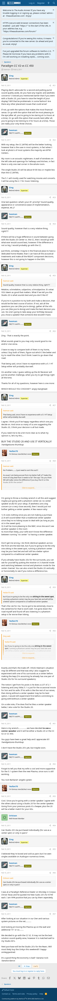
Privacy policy (32, 994)
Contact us (6, 994)
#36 (54, 873)
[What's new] (48, 3)
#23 (54, 197)
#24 (54, 224)
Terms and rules (18, 994)
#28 (54, 461)
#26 (54, 331)
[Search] (53, 3)
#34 (54, 825)
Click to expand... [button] (28, 488)
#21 (54, 85)
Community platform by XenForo (23, 999)
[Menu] (4, 3)
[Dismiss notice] (53, 10)
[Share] (50, 85)
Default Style (9, 990)
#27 (54, 405)
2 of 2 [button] (36, 966)
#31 (54, 723)
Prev (28, 966)
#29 (54, 587)
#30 (54, 631)
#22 (54, 140)
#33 (54, 796)
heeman (6, 69)
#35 (54, 849)
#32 (54, 764)
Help (41, 994)
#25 (54, 275)
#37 (54, 914)
